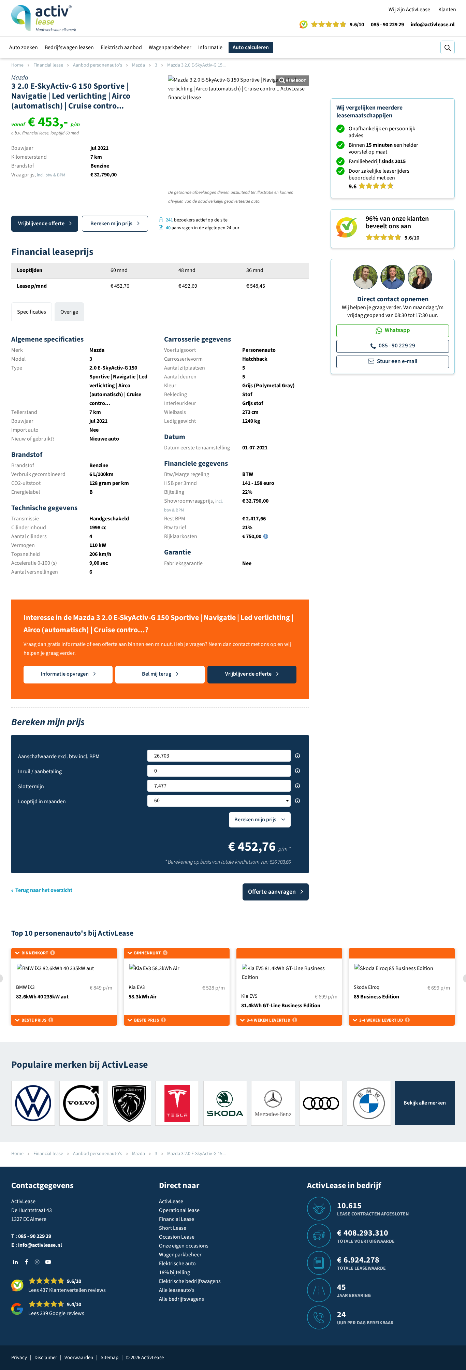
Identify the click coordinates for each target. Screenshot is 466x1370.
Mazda (138, 65)
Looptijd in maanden (42, 801)
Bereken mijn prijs (111, 223)
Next (299, 171)
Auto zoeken (23, 47)
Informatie (210, 47)
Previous (178, 171)
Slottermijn (31, 786)
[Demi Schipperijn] (420, 276)
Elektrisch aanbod (121, 47)
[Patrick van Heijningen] (365, 276)
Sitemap (109, 1357)
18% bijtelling (174, 1272)
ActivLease (171, 1201)
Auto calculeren (251, 47)
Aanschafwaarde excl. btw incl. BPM (59, 756)
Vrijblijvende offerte (41, 223)
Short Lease (172, 1228)
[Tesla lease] (177, 1103)
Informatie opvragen (65, 674)
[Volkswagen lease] (33, 1103)
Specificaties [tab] (31, 312)
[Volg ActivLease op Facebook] (26, 1262)
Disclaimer (45, 1357)
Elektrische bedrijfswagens (190, 1281)
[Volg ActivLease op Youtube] (48, 1262)
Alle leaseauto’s (176, 1290)
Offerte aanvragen (272, 892)
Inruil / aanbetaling (40, 771)
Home (17, 65)
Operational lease (179, 1210)
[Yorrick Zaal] (392, 276)
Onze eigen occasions (183, 1246)
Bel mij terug (156, 674)
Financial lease (48, 65)
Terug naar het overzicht (43, 890)
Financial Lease (176, 1219)
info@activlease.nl (433, 24)
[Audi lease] (321, 1103)
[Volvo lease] (81, 1103)
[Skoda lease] (225, 1103)
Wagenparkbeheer (170, 47)
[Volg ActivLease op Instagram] (37, 1262)
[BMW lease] (369, 1103)
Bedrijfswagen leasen (69, 47)
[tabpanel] (160, 452)
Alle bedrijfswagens (181, 1299)
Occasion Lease (176, 1237)
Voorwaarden (78, 1357)
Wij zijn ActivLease (409, 9)
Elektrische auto (177, 1263)
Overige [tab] (69, 312)
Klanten (447, 9)
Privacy (19, 1357)
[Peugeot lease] (129, 1103)
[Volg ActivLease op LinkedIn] (15, 1262)
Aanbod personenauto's (97, 65)
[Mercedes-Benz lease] (273, 1103)
